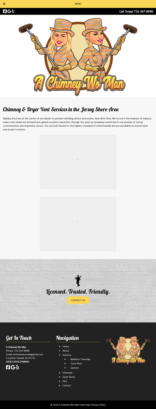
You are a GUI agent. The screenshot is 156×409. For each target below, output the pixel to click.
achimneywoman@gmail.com (28, 354)
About (66, 350)
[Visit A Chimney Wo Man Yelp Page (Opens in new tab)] (13, 11)
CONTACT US (78, 300)
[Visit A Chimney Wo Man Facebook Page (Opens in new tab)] (5, 11)
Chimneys (68, 372)
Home (66, 346)
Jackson (74, 367)
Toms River (76, 363)
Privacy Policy (98, 404)
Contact (67, 385)
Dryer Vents (69, 376)
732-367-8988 (21, 350)
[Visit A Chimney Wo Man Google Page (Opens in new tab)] (9, 11)
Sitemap (85, 404)
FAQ (65, 381)
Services (67, 354)
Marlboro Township (80, 359)
